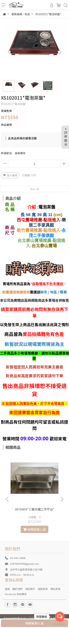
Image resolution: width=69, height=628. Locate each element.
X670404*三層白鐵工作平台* (34, 509)
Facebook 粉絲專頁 (16, 594)
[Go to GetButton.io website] (60, 624)
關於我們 (17, 589)
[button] (60, 51)
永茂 (47, 233)
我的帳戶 (30, 589)
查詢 (7, 589)
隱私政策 (55, 589)
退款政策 (43, 589)
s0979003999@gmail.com (24, 564)
